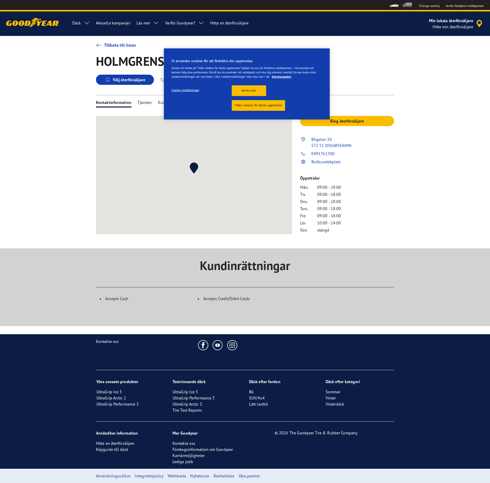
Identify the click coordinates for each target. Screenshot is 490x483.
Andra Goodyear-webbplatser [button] (465, 6)
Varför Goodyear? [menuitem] (180, 22)
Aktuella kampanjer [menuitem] (113, 22)
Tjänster (145, 102)
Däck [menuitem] (76, 22)
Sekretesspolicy (281, 76)
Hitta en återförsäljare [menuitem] (229, 22)
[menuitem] (394, 5)
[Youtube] (218, 345)
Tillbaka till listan (120, 45)
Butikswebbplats (326, 161)
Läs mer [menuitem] (143, 22)
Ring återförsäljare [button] (347, 121)
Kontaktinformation (113, 102)
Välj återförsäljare (129, 79)
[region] (247, 84)
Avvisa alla (249, 90)
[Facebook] (203, 345)
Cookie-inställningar (185, 90)
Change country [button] (429, 6)
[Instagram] (232, 345)
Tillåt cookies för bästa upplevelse (258, 105)
